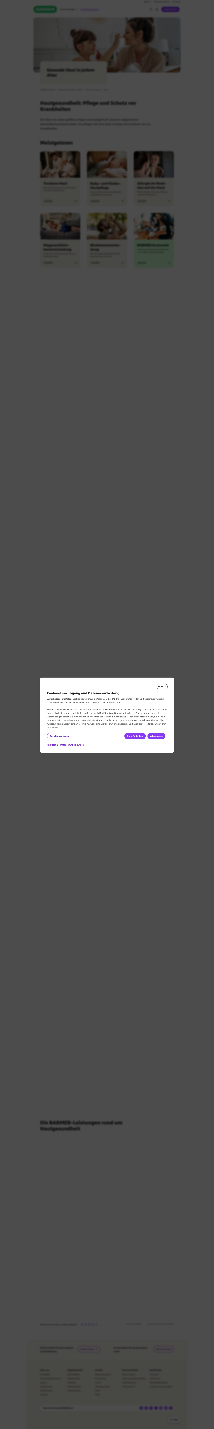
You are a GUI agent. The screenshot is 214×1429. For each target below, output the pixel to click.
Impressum (53, 745)
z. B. (157, 713)
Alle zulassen (156, 736)
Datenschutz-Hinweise (72, 745)
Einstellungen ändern (60, 736)
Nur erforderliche (135, 736)
